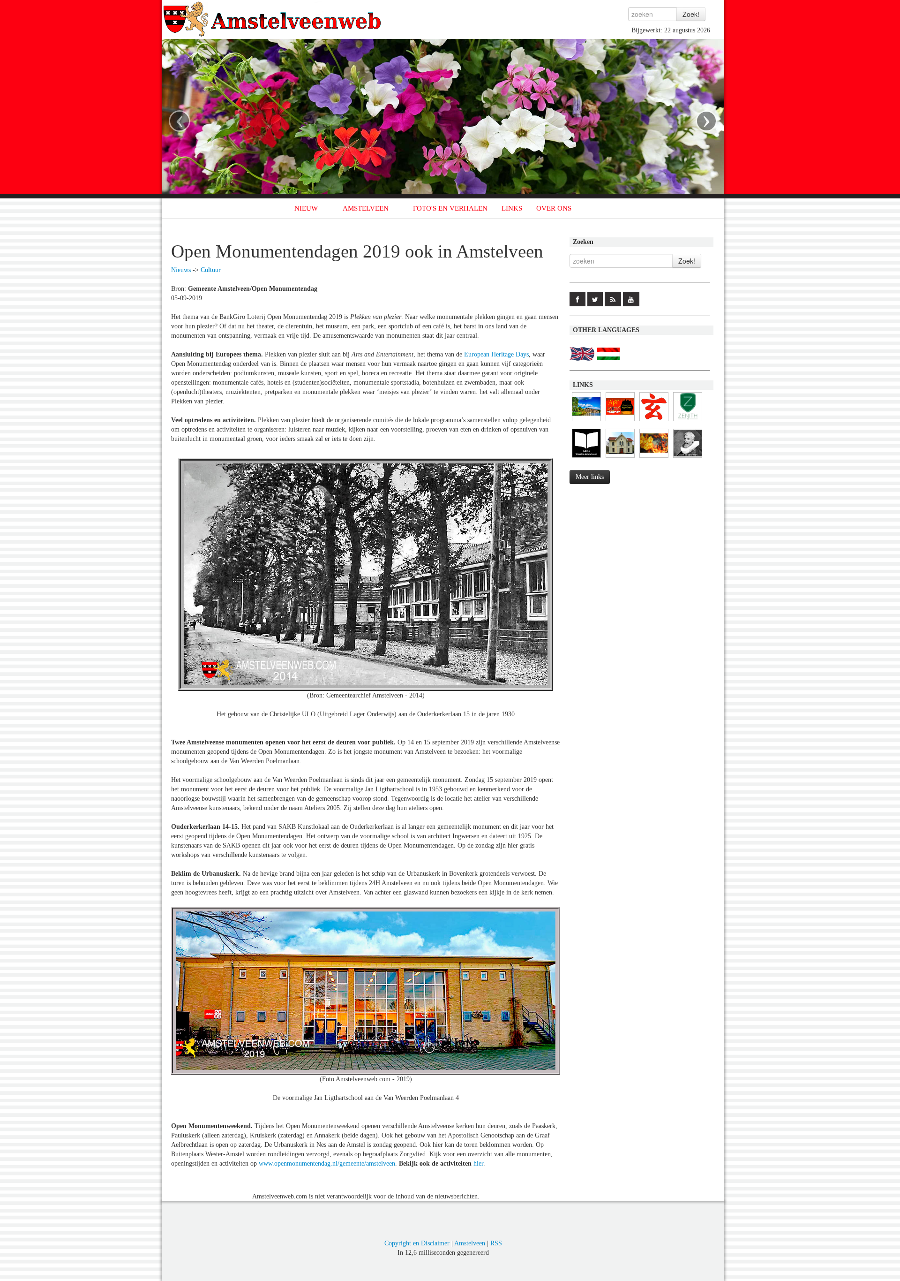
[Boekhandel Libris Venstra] (586, 458)
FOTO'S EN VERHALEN (450, 208)
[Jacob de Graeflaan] (688, 458)
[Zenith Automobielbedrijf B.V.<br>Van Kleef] (688, 421)
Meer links (590, 476)
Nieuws (181, 269)
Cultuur (211, 269)
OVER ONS (553, 208)
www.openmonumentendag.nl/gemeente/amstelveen (327, 1163)
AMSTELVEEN (366, 208)
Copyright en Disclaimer (417, 1243)
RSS (496, 1243)
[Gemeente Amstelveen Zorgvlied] (620, 458)
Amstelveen (469, 1243)
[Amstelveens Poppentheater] (620, 421)
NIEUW (306, 208)
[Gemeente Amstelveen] (586, 421)
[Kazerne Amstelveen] (654, 458)
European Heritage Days (496, 354)
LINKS (512, 208)
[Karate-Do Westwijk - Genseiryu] (654, 421)
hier (478, 1163)
